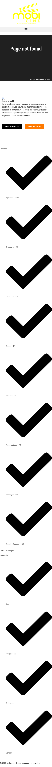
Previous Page (12, 127)
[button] (26, 29)
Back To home (34, 127)
